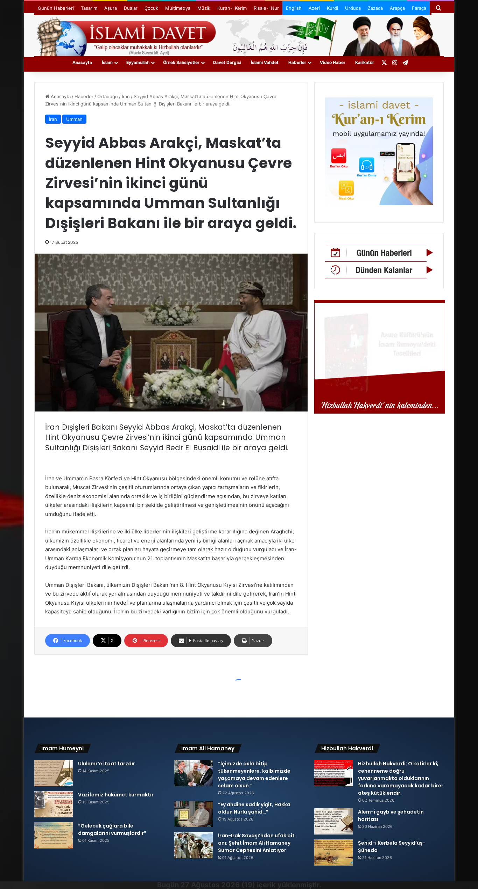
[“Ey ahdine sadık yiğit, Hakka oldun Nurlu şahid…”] (193, 814)
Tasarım (89, 8)
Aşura (110, 8)
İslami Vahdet (265, 62)
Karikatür (364, 62)
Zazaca (375, 8)
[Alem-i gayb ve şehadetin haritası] (333, 821)
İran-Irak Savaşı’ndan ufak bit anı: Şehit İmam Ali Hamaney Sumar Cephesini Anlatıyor (256, 843)
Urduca (353, 8)
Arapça (397, 8)
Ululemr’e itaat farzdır (106, 763)
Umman (74, 119)
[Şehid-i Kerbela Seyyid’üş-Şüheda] (333, 852)
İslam (107, 62)
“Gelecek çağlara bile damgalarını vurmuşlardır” (112, 829)
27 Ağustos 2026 (210, 885)
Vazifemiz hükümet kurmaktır (116, 794)
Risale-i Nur (266, 8)
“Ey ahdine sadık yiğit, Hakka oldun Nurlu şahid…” (254, 808)
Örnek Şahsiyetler (181, 62)
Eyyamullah (137, 62)
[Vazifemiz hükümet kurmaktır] (53, 804)
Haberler (297, 62)
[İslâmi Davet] (239, 35)
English (294, 8)
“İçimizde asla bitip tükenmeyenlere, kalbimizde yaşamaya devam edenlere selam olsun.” (254, 774)
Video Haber (332, 62)
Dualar (131, 8)
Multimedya (177, 8)
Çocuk (151, 8)
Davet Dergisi (227, 62)
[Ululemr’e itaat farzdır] (53, 773)
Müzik (203, 8)
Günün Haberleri (56, 8)
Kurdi (332, 8)
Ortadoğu (107, 96)
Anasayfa (82, 62)
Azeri (314, 8)
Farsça (419, 8)
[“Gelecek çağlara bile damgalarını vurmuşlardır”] (53, 835)
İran (126, 96)
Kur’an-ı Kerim (232, 8)
